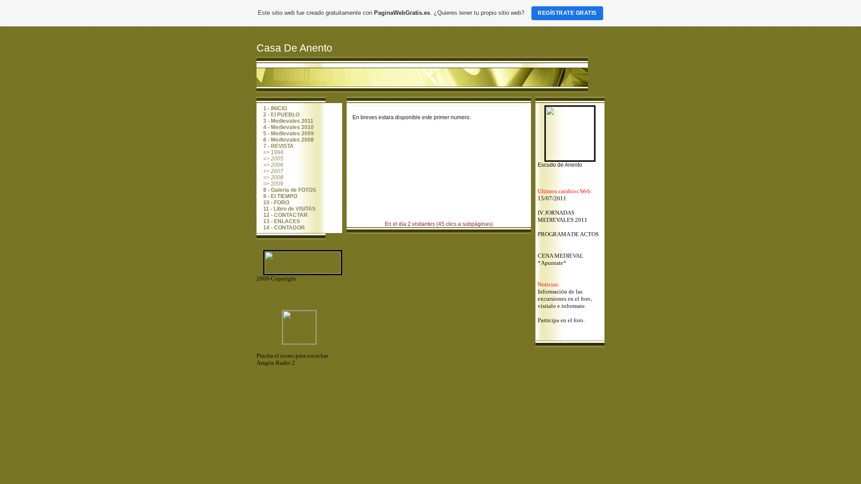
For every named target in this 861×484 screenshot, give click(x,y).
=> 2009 (273, 184)
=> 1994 (273, 152)
